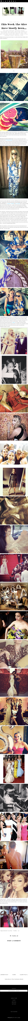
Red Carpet (16, 34)
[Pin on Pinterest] (10, 935)
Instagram (3, 31)
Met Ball (21, 32)
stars (22, 34)
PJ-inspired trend (9, 140)
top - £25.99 (17, 203)
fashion (17, 30)
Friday (22, 30)
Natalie (14, 1003)
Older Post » (24, 974)
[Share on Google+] (17, 935)
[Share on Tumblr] (15, 935)
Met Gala (9, 34)
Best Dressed (10, 30)
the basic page (16, 1017)
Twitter (13, 322)
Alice (14, 1000)
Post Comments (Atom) (17, 979)
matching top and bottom (9, 32)
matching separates (21, 31)
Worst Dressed (15, 35)
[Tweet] (14, 935)
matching (11, 31)
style (26, 34)
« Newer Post (4, 974)
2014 (4, 30)
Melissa (14, 1002)
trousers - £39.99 (10, 203)
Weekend (7, 35)
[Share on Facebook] (12, 935)
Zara (21, 35)
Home (14, 974)
